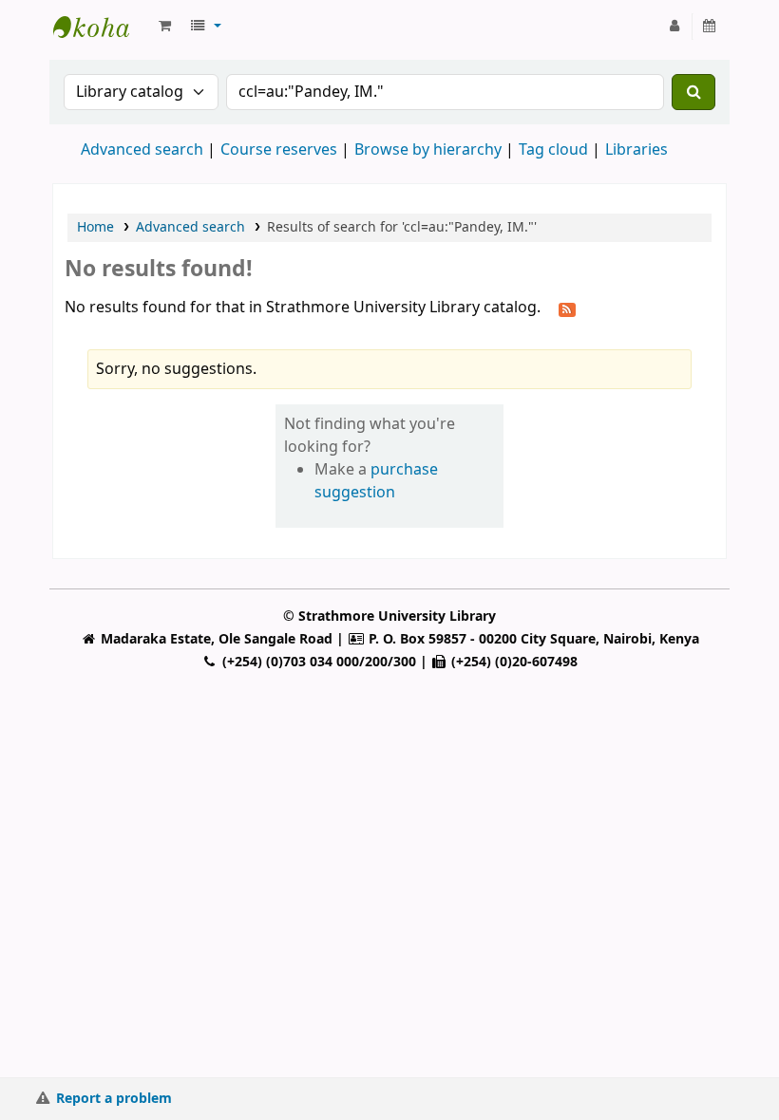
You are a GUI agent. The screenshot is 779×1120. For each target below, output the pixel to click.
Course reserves (278, 150)
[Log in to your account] (675, 27)
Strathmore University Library (100, 27)
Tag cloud (553, 150)
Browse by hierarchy (428, 150)
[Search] (693, 92)
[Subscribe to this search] (567, 308)
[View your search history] (710, 27)
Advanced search (142, 150)
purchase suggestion (376, 481)
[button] (164, 27)
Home (95, 227)
